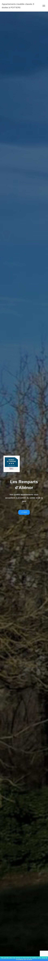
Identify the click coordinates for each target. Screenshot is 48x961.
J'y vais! (24, 512)
